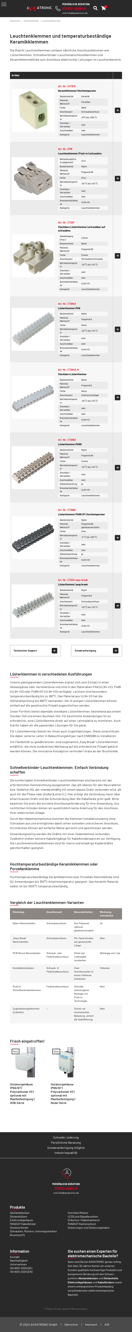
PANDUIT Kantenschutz (82, 1223)
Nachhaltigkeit (19, 1260)
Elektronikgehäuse (21, 1220)
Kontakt (15, 1256)
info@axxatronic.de (77, 12)
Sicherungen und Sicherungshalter (89, 1227)
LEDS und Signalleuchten (83, 1216)
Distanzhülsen (18, 1216)
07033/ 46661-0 (74, 9)
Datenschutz (71, 1324)
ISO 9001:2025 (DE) (21, 1268)
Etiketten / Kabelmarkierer (84, 1220)
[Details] (117, 110)
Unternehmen (18, 1264)
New (15, 1051)
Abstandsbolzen (20, 1212)
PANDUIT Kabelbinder (23, 1223)
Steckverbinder (31, 20)
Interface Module (78, 1212)
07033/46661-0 (66, 1188)
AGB (106, 1324)
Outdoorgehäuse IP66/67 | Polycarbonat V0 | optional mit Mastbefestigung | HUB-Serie (22, 1093)
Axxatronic (15, 20)
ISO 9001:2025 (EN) (21, 1271)
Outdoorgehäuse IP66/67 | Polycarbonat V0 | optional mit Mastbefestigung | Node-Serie (63, 1093)
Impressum (91, 1324)
